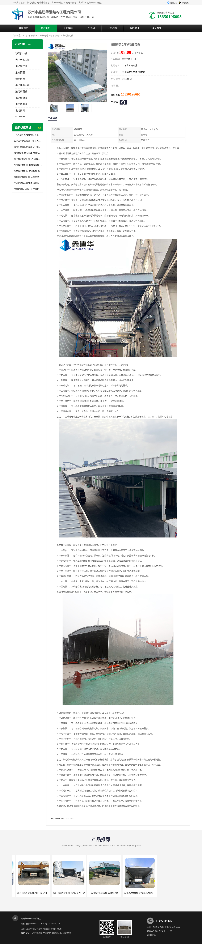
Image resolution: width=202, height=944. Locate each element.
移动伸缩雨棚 (22, 85)
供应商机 (45, 28)
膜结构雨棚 (21, 91)
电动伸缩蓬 (21, 98)
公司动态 (112, 28)
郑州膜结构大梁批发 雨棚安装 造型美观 (28, 153)
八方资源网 (37, 933)
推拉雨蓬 (44, 35)
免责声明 (47, 933)
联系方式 (156, 28)
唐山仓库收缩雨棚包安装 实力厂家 (29, 893)
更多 (40, 128)
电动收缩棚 (21, 104)
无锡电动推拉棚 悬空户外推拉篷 (136, 893)
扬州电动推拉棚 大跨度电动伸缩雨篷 (101, 893)
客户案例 (134, 28)
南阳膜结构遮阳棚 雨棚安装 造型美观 (28, 177)
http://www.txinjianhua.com (62, 818)
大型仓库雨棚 (22, 60)
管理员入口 (57, 933)
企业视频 (68, 28)
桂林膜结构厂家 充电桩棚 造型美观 (28, 171)
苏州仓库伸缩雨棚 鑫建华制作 (65, 893)
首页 (25, 35)
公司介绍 (90, 28)
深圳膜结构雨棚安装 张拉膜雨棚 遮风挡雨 (28, 183)
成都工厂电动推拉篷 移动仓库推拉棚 (172, 893)
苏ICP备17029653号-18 (50, 924)
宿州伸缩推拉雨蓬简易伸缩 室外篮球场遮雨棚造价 (28, 147)
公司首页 (23, 28)
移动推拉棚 (21, 53)
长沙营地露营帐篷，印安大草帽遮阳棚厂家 (28, 141)
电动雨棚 (20, 110)
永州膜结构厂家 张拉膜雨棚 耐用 (28, 165)
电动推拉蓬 (21, 66)
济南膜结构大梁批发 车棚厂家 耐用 (28, 189)
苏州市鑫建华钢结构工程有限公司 (35, 929)
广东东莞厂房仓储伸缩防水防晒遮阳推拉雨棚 (28, 135)
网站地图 (67, 933)
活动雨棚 (20, 79)
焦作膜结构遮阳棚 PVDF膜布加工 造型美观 (28, 159)
